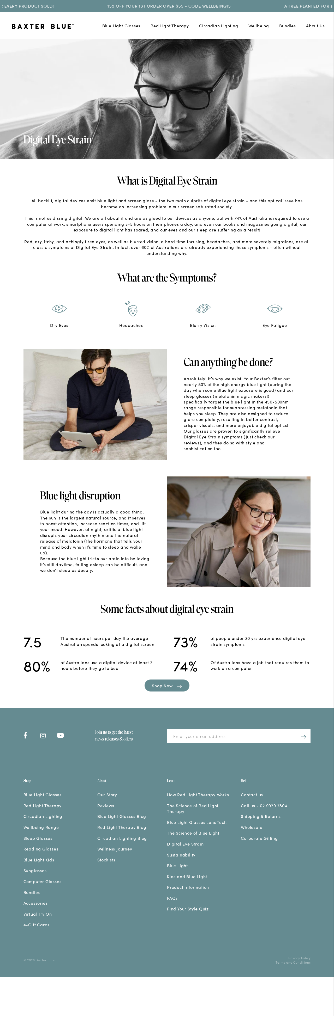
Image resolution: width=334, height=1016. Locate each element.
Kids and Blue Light (187, 876)
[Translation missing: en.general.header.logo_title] (50, 27)
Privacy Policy (299, 958)
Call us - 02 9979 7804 (264, 805)
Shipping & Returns (261, 816)
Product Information (188, 887)
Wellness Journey (114, 849)
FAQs (172, 898)
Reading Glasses (40, 849)
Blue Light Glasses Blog (121, 816)
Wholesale (251, 827)
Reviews (105, 805)
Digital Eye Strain (185, 844)
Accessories (35, 903)
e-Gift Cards (36, 924)
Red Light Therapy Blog (121, 827)
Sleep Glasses (37, 838)
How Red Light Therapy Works (198, 794)
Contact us (252, 794)
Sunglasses (35, 870)
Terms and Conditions (293, 962)
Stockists (106, 859)
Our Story (107, 794)
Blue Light (177, 865)
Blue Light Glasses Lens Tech (196, 822)
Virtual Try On (37, 914)
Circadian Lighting (218, 25)
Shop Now (162, 685)
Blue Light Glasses (121, 25)
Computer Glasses (42, 881)
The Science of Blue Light (193, 833)
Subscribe (302, 736)
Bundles (287, 25)
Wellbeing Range (41, 827)
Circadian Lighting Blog (122, 838)
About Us (315, 25)
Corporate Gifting (259, 838)
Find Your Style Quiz (188, 908)
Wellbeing (258, 25)
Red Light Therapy (170, 25)
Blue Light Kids (38, 859)
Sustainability (181, 855)
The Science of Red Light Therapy (192, 808)
